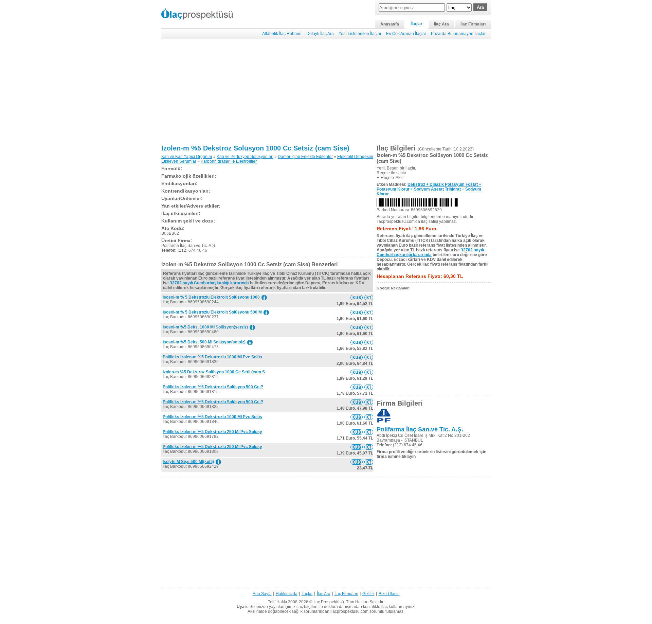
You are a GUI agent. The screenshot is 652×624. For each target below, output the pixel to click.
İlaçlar (416, 23)
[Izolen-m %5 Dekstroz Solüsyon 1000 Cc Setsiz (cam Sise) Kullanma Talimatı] (368, 297)
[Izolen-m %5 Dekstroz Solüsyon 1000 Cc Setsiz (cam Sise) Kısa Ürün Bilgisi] (356, 297)
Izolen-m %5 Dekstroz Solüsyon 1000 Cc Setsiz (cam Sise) (255, 148)
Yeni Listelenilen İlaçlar (360, 33)
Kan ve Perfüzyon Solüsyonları (245, 156)
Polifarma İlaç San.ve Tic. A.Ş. (420, 429)
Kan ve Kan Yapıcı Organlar (186, 156)
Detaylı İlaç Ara (320, 33)
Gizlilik (368, 593)
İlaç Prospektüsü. (329, 602)
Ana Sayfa (262, 593)
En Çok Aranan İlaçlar (406, 33)
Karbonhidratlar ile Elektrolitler (229, 161)
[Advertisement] (326, 91)
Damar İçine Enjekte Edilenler (305, 156)
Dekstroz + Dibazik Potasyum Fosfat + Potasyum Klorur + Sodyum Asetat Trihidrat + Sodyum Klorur (429, 189)
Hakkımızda (286, 593)
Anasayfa (389, 24)
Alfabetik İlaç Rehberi (282, 33)
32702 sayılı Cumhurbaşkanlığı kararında (209, 283)
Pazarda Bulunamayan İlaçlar (458, 33)
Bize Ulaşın (389, 593)
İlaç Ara (441, 24)
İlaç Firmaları (473, 24)
